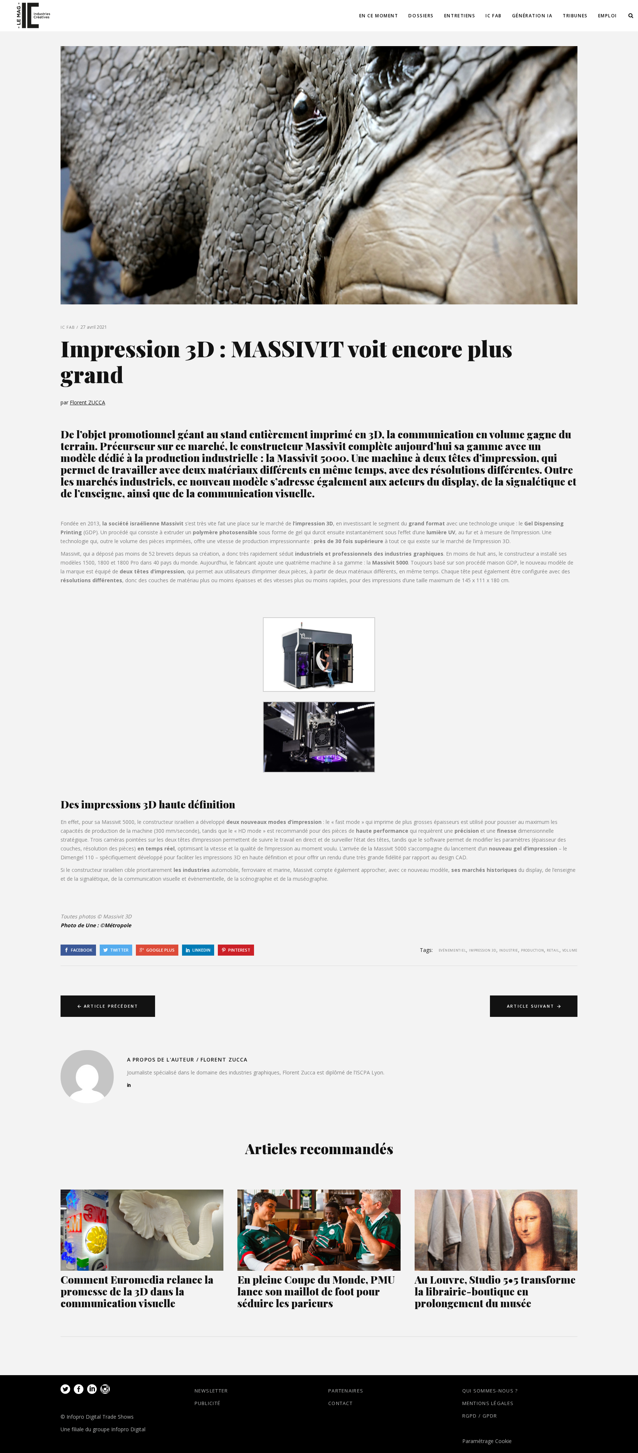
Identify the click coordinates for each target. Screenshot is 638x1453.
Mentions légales (488, 1403)
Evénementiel (452, 950)
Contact (340, 1403)
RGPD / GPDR (479, 1415)
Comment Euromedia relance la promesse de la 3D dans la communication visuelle (137, 1291)
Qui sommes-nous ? (490, 1390)
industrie (508, 950)
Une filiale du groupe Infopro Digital (103, 1429)
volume (569, 950)
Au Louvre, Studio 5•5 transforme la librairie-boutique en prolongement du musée (495, 1291)
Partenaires (345, 1390)
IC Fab (68, 327)
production (532, 950)
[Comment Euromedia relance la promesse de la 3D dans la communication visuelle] (142, 1230)
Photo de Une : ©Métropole (97, 925)
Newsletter (211, 1390)
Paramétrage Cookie (487, 1441)
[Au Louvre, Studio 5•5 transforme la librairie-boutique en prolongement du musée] (496, 1230)
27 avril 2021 (93, 327)
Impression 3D (482, 950)
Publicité (208, 1403)
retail (553, 950)
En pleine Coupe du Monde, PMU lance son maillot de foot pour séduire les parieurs (316, 1291)
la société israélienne (131, 523)
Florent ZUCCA (87, 402)
